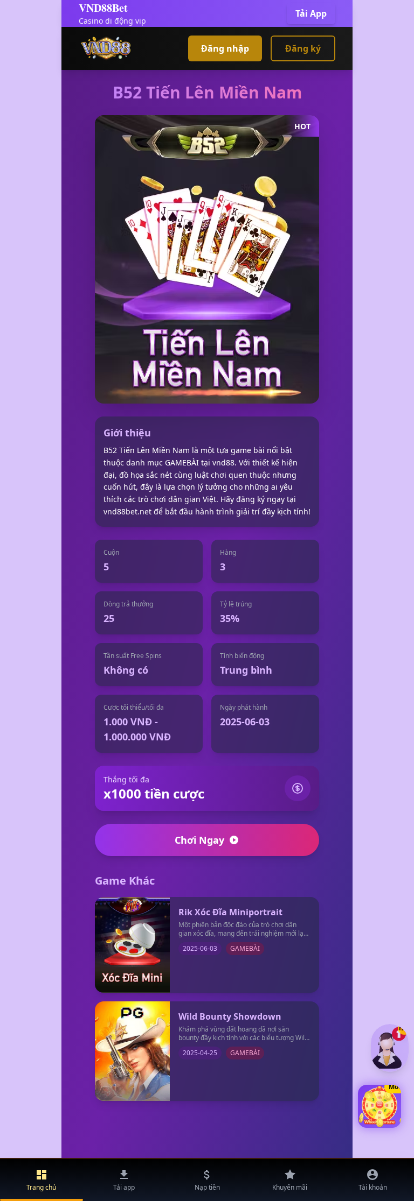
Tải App (311, 13)
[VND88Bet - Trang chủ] (106, 48)
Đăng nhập (225, 48)
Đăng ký (303, 48)
